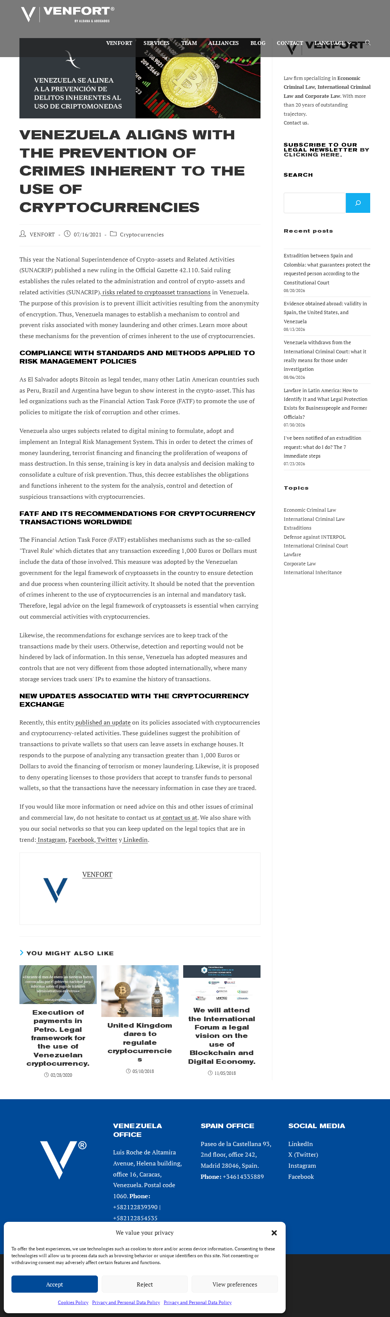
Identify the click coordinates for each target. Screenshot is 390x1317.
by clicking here (326, 152)
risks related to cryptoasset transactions (156, 292)
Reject (145, 1284)
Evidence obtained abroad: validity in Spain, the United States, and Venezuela (325, 312)
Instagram (51, 839)
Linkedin (135, 839)
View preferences (235, 1284)
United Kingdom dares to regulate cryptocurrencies (139, 1042)
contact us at (179, 817)
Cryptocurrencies (142, 234)
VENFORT (42, 234)
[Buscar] (358, 203)
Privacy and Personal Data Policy (126, 1302)
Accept (54, 1284)
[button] (274, 1233)
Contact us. (296, 122)
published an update (102, 722)
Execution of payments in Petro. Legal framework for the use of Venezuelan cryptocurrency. (58, 1038)
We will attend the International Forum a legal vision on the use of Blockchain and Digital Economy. (222, 1036)
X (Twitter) (303, 1154)
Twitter (106, 839)
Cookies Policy (73, 1302)
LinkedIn (300, 1144)
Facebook (81, 839)
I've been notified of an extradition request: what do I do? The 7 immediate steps (322, 446)
